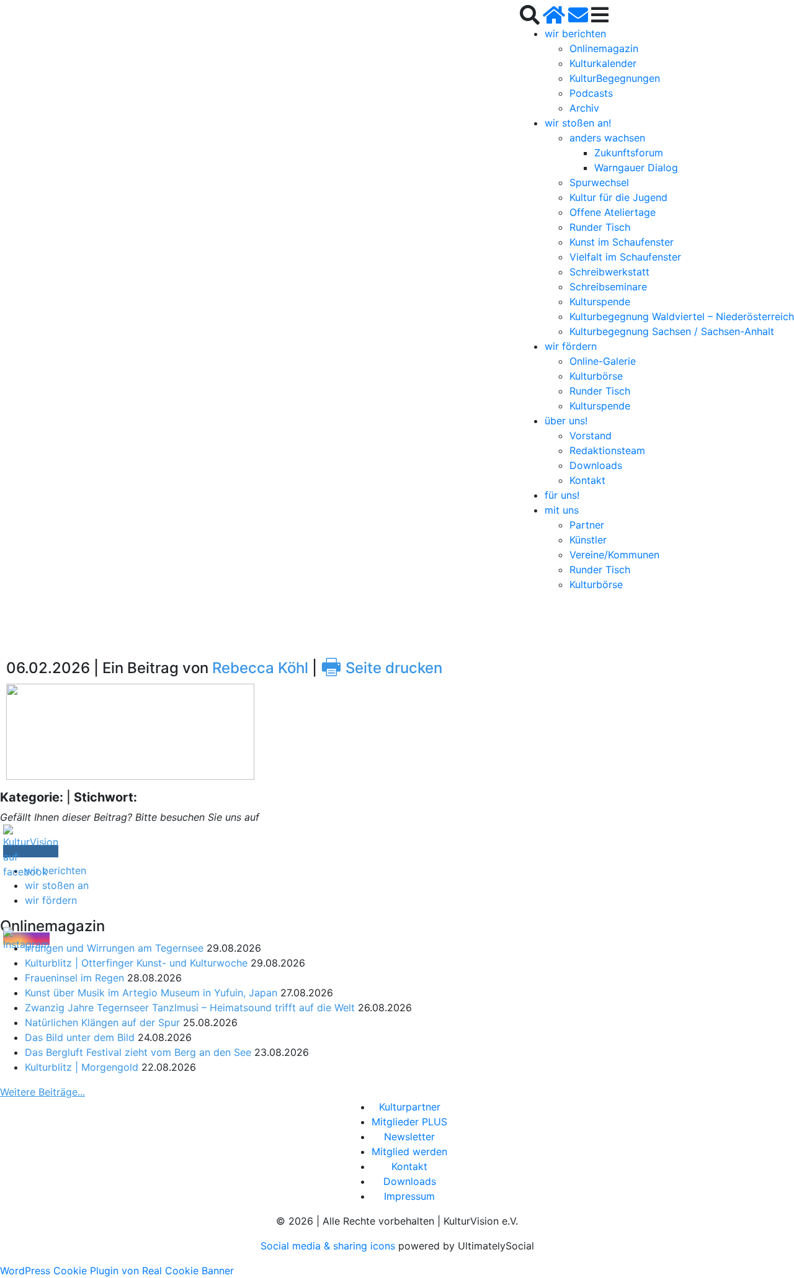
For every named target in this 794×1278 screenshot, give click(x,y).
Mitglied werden (409, 1151)
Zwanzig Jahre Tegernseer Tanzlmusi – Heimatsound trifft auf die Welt (190, 1007)
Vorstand (590, 435)
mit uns (562, 510)
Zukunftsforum (628, 152)
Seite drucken (381, 668)
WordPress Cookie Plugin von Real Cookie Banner (117, 1270)
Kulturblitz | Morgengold (81, 1067)
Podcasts (591, 93)
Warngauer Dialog (636, 167)
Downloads (595, 465)
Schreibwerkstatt (609, 272)
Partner (586, 525)
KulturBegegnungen (614, 78)
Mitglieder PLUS (409, 1121)
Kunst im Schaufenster (621, 242)
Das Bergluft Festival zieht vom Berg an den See (138, 1052)
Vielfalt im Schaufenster (625, 257)
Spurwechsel (599, 182)
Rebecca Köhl (260, 668)
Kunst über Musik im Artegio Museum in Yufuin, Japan (151, 992)
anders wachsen (607, 138)
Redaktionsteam (607, 450)
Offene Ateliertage (612, 212)
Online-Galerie (602, 361)
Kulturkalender (602, 63)
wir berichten (575, 33)
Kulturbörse (596, 376)
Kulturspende (599, 301)
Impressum (409, 1196)
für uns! (562, 495)
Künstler (588, 540)
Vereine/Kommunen (614, 554)
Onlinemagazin (603, 48)
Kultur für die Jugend (618, 197)
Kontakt (587, 480)
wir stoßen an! (578, 123)
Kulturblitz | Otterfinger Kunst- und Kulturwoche (136, 963)
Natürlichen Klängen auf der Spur (102, 1022)
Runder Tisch (599, 227)
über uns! (566, 420)
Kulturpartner (409, 1107)
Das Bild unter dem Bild (80, 1037)
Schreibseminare (608, 286)
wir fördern (571, 346)
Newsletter (409, 1136)
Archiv (584, 108)
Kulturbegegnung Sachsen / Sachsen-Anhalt (671, 331)
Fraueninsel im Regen (74, 978)
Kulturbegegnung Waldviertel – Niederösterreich (681, 316)
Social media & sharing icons (329, 1246)
